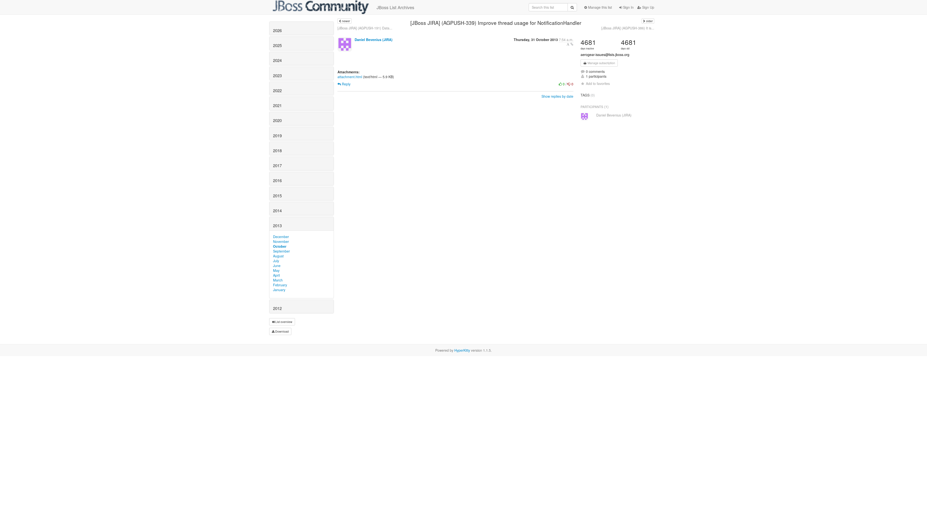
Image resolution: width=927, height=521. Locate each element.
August (278, 256)
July (276, 260)
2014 (277, 210)
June (277, 265)
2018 (277, 150)
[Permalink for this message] (571, 44)
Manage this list (599, 7)
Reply (346, 84)
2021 (277, 105)
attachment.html (349, 76)
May (276, 270)
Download (281, 331)
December (281, 236)
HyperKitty (462, 350)
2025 (277, 45)
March (278, 280)
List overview (283, 322)
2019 (277, 135)
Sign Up (647, 7)
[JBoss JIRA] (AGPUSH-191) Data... (364, 28)
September (281, 251)
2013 (277, 225)
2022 (277, 90)
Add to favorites (598, 83)
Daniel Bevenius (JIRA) (374, 39)
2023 (277, 75)
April (276, 275)
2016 (277, 180)
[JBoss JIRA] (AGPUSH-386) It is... (627, 28)
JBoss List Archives (395, 7)
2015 (277, 196)
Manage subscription (601, 63)
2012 (277, 308)
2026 (277, 30)
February (280, 284)
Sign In (628, 7)
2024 (277, 60)
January (279, 289)
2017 (277, 165)
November (281, 241)
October (279, 246)
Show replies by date (557, 96)
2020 (277, 120)
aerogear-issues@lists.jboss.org (605, 54)
